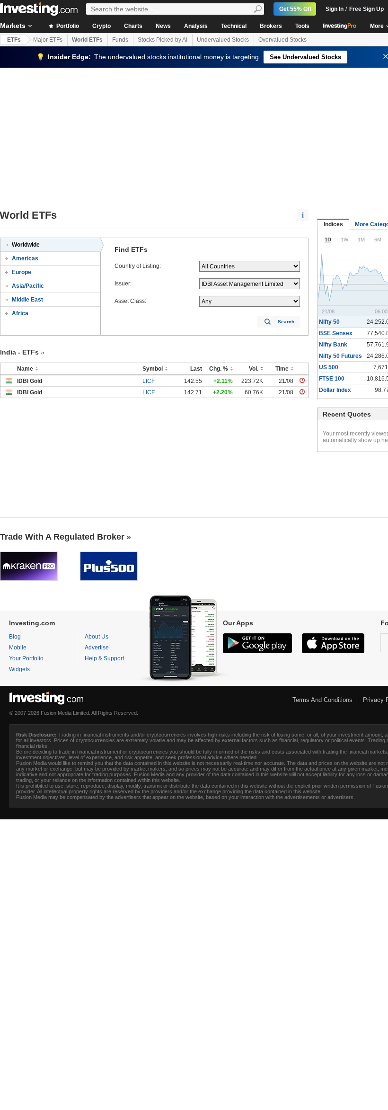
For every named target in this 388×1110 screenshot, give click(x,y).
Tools (302, 26)
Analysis (196, 26)
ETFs (14, 39)
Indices (333, 224)
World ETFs (87, 39)
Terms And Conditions (322, 699)
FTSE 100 (331, 378)
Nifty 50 (329, 322)
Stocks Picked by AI (162, 39)
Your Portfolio (26, 658)
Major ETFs (47, 39)
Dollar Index (335, 390)
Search (286, 321)
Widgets (19, 669)
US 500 (328, 367)
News (163, 26)
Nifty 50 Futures (340, 356)
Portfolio (67, 26)
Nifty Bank (333, 344)
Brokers (271, 26)
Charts (133, 26)
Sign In (335, 9)
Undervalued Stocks (223, 39)
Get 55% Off (295, 9)
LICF (148, 381)
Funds (120, 39)
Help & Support (104, 658)
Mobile (17, 647)
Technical (234, 26)
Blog (15, 636)
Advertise (97, 647)
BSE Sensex (336, 333)
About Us (96, 636)
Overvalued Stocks (282, 39)
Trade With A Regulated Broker (62, 537)
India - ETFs (19, 352)
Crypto (101, 26)
